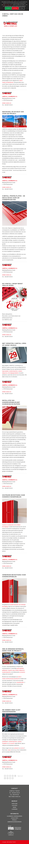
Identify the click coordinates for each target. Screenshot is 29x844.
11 (7, 778)
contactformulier (20, 682)
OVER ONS (14, 803)
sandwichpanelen (13, 371)
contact (9, 750)
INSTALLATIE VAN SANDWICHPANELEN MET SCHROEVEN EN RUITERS (11, 402)
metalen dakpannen (20, 670)
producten (16, 748)
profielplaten (5, 741)
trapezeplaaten (20, 668)
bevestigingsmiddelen (13, 373)
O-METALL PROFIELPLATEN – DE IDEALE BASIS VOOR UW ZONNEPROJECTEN (13, 197)
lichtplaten (4, 743)
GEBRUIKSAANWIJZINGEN (14, 821)
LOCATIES (14, 805)
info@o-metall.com (6, 103)
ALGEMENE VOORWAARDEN (14, 816)
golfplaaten (4, 670)
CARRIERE (14, 809)
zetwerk (19, 741)
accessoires (22, 672)
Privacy (21, 8)
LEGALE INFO (14, 818)
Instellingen (15, 8)
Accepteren (8, 8)
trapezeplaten (5, 371)
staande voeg (11, 670)
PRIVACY (14, 819)
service (22, 748)
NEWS (14, 807)
